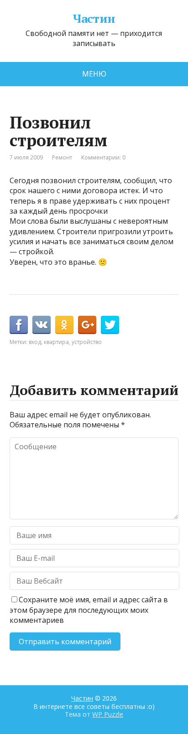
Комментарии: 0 (103, 157)
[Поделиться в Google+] (87, 325)
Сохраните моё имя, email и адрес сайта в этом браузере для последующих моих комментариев (89, 610)
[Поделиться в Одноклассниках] (64, 325)
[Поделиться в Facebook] (19, 325)
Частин (94, 19)
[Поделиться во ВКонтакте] (41, 325)
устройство (87, 342)
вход (35, 342)
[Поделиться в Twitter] (110, 325)
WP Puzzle (107, 714)
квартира (56, 342)
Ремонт (62, 157)
